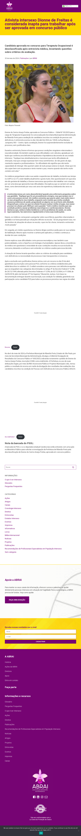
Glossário (8, 483)
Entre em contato (11, 680)
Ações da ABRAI (11, 667)
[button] (72, 6)
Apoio (7, 676)
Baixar (15, 347)
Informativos (10, 528)
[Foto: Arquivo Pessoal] (40, 93)
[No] (79, 831)
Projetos (8, 542)
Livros (7, 532)
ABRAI (35, 58)
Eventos (8, 522)
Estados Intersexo (12, 518)
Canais (7, 505)
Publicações (24, 58)
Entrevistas (9, 515)
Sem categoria (10, 552)
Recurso (7, 347)
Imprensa (8, 525)
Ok (41, 833)
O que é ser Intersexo (13, 480)
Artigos (7, 502)
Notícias (8, 539)
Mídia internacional (12, 535)
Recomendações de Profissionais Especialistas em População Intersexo (33, 549)
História (8, 662)
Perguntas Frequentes (13, 486)
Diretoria (8, 671)
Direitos (8, 512)
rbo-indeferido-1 (10, 437)
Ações (7, 498)
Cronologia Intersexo (13, 508)
